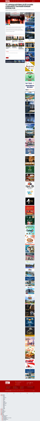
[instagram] (20, 393)
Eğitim (4, 404)
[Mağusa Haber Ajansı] (7, 1)
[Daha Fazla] (9, 24)
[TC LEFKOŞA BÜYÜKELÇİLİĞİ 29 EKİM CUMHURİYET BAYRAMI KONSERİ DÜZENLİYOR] (15, 18)
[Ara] (33, 1)
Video (3, 409)
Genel (4, 406)
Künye (4, 407)
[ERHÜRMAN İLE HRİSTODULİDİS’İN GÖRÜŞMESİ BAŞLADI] (15, 44)
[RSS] (32, 382)
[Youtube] (30, 382)
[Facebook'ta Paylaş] (6, 24)
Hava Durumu (4, 416)
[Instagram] (29, 382)
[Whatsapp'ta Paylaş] (8, 24)
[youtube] (27, 393)
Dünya (4, 398)
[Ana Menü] (34, 1)
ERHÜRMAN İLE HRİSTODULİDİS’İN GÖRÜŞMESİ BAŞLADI (14, 47)
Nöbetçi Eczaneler (5, 415)
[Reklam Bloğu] (15, 61)
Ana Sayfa (3, 394)
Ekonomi (4, 401)
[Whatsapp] (31, 382)
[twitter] (13, 393)
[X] (28, 382)
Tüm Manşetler (5, 418)
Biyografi (3, 412)
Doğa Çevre (4, 403)
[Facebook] (27, 382)
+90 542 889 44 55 (18, 383)
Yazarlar (3, 410)
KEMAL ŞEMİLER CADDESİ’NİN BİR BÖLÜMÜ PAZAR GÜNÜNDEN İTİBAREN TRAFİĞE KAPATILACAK (21, 48)
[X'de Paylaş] (7, 24)
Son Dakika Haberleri (5, 419)
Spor (3, 400)
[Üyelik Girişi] (32, 1)
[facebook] (7, 393)
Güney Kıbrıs (4, 397)
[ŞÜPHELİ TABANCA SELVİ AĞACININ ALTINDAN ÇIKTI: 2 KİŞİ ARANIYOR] (9, 44)
